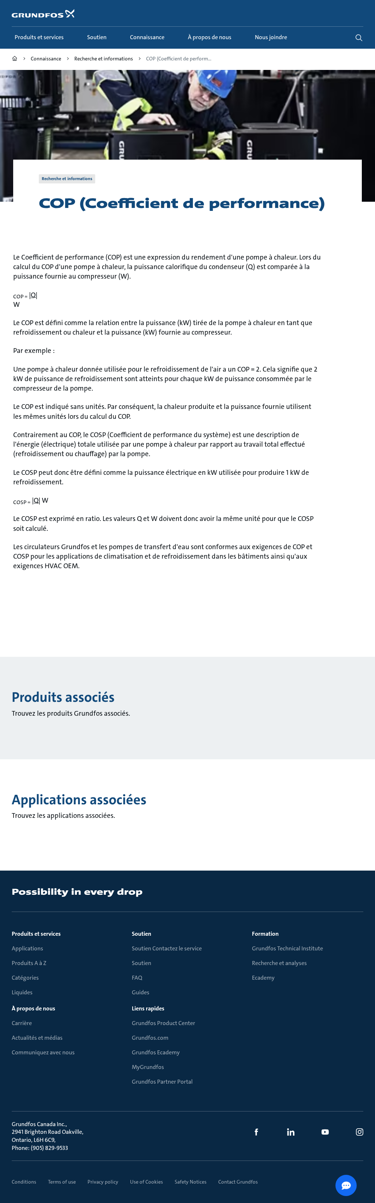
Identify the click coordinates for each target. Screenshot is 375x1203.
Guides (140, 992)
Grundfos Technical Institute (287, 948)
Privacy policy (103, 1181)
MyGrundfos (148, 1067)
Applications (27, 948)
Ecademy (263, 978)
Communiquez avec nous (43, 1052)
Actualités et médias (37, 1038)
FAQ (137, 978)
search (358, 38)
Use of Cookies (146, 1181)
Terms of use (62, 1181)
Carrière (22, 1023)
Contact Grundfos (238, 1181)
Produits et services (36, 934)
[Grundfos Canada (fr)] (15, 59)
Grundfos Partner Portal (162, 1081)
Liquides (22, 992)
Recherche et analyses (279, 963)
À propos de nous (33, 1008)
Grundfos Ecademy (156, 1052)
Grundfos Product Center (163, 1023)
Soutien (141, 934)
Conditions (24, 1181)
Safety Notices (191, 1181)
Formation (265, 934)
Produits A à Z (29, 963)
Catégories (25, 978)
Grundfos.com (150, 1038)
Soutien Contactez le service (167, 948)
